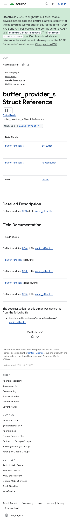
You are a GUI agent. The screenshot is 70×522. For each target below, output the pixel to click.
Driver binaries (10, 406)
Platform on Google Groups (17, 441)
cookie (45, 179)
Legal (39, 503)
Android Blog (9, 430)
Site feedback (12, 508)
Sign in (62, 3)
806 (25, 248)
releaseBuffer (49, 162)
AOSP (5, 58)
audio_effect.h (30, 125)
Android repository (12, 380)
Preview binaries (11, 396)
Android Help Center (13, 465)
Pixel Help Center (11, 470)
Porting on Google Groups (16, 451)
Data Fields (9, 115)
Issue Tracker (9, 491)
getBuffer (47, 145)
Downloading (9, 391)
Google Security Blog (13, 436)
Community (28, 503)
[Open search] (47, 4)
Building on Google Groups (16, 446)
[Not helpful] (28, 64)
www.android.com (12, 475)
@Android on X (10, 420)
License (50, 503)
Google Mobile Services (15, 480)
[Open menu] (5, 4)
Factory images (11, 401)
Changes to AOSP (46, 44)
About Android (10, 503)
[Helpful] (23, 64)
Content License (35, 353)
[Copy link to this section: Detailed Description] (45, 204)
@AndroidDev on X (12, 425)
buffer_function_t (14, 145)
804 (25, 271)
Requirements (10, 386)
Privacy (60, 503)
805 (25, 294)
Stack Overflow (11, 486)
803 (24, 211)
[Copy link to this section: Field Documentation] (45, 225)
